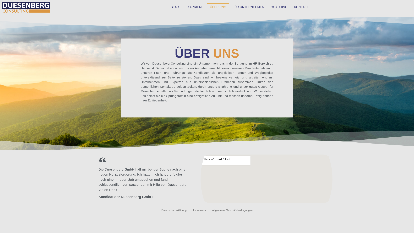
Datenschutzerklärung (174, 210)
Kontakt (301, 7)
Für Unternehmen (248, 7)
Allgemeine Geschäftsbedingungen (232, 210)
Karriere (195, 7)
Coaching (279, 7)
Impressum (199, 210)
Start (176, 7)
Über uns (218, 7)
